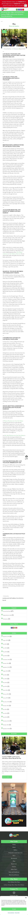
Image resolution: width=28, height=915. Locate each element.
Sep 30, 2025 (22, 48)
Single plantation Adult (7, 615)
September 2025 (6, 636)
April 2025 (5, 655)
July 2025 (5, 644)
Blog (14, 861)
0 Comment (16, 48)
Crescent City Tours (8, 48)
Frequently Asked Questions (15, 852)
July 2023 (5, 709)
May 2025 (5, 651)
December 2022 (6, 721)
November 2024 (6, 659)
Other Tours (14, 869)
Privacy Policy (17, 912)
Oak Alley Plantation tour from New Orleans (14, 435)
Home (14, 844)
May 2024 (5, 682)
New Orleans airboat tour (15, 253)
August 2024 (5, 671)
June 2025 (5, 648)
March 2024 (5, 690)
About (14, 847)
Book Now (14, 864)
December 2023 (6, 701)
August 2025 (5, 640)
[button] (26, 897)
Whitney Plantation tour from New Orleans (13, 421)
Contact (14, 866)
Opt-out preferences (11, 912)
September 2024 (6, 667)
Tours (14, 855)
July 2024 (5, 674)
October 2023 (6, 705)
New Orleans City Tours (14, 882)
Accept (14, 909)
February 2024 (6, 694)
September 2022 (6, 728)
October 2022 (6, 724)
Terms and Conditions (14, 872)
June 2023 (5, 713)
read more (6, 777)
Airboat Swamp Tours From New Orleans (14, 884)
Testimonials (14, 858)
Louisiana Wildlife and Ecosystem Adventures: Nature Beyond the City (11, 757)
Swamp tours (5, 619)
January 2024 (5, 697)
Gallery (15, 850)
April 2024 (5, 686)
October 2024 (6, 663)
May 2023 (5, 717)
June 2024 (5, 678)
